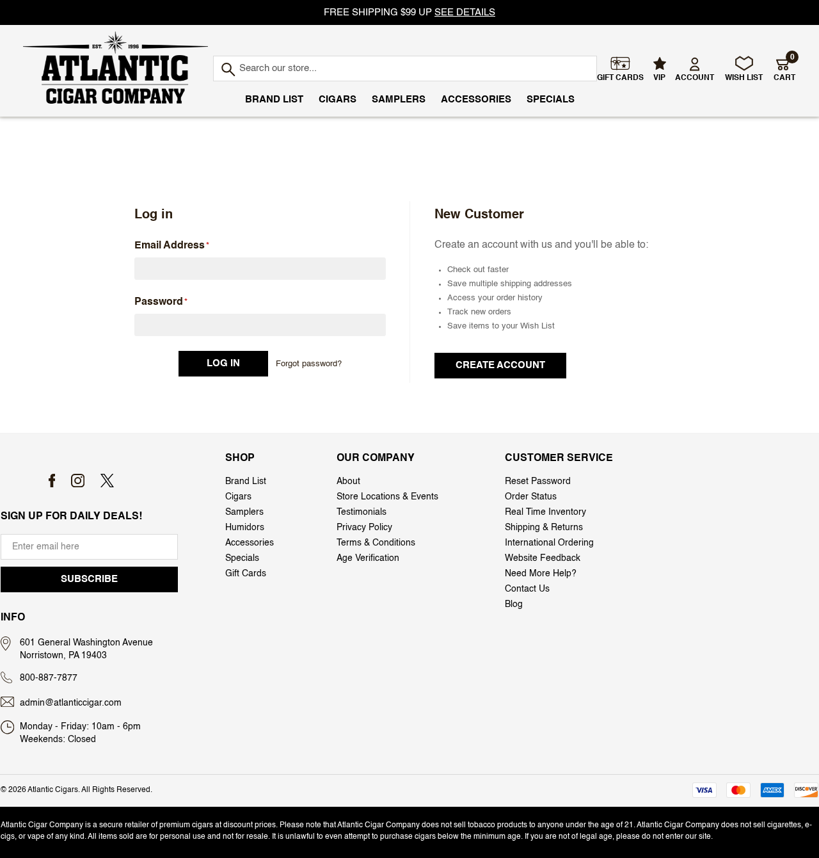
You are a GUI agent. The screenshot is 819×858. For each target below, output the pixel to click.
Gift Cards (245, 573)
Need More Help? (540, 573)
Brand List (274, 99)
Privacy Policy (364, 527)
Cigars (337, 99)
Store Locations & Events (387, 496)
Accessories (476, 99)
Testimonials (361, 512)
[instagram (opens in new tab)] (77, 480)
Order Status (531, 496)
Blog (514, 604)
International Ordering (549, 542)
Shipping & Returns (544, 527)
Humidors (244, 527)
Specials (551, 99)
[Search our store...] (227, 70)
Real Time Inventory (545, 512)
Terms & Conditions (376, 542)
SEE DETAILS (464, 12)
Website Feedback (542, 558)
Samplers (398, 99)
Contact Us (527, 589)
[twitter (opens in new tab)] (107, 480)
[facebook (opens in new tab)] (52, 480)
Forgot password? (309, 364)
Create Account (500, 365)
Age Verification (368, 558)
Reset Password (538, 481)
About (348, 481)
